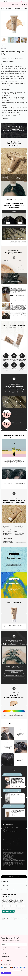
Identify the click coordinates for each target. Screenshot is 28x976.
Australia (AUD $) (7, 960)
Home (2, 8)
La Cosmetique (8, 970)
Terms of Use (18, 947)
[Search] (22, 4)
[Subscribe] (25, 944)
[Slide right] (23, 23)
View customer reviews (8, 911)
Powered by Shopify (17, 970)
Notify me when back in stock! (14, 876)
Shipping (9, 58)
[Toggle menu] (1, 4)
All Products (8, 8)
